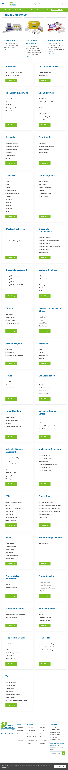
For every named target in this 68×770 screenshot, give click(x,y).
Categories (20, 727)
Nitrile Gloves (9, 388)
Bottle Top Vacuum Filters (47, 102)
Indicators (8, 199)
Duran (40, 349)
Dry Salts (8, 196)
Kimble (41, 352)
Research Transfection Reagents (49, 647)
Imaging (8, 467)
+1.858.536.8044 (55, 735)
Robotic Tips (43, 517)
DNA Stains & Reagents (12, 241)
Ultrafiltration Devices (12, 323)
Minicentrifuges (43, 152)
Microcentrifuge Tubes (12, 694)
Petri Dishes (9, 553)
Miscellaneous (43, 75)
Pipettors (8, 423)
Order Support (31, 730)
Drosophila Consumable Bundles (49, 240)
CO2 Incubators (10, 99)
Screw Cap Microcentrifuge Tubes (16, 700)
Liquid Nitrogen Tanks (12, 653)
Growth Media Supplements (14, 355)
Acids (7, 182)
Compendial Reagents (12, 193)
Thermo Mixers (10, 659)
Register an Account (32, 734)
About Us (42, 727)
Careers (42, 730)
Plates (40, 111)
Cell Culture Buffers (11, 143)
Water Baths (9, 111)
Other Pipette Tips (44, 514)
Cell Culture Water (11, 149)
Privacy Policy (44, 740)
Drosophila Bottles (44, 238)
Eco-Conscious (44, 734)
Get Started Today (57, 10)
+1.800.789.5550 (55, 730)
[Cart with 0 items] (65, 4)
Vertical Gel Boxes (11, 588)
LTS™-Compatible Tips (46, 502)
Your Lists (19, 734)
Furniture (41, 382)
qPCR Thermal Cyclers (12, 473)
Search (58, 4)
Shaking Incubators (11, 108)
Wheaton (41, 358)
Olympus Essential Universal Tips (49, 511)
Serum (7, 158)
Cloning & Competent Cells (47, 426)
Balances (41, 276)
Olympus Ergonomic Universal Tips (50, 505)
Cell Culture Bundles (45, 72)
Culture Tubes (9, 688)
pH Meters (42, 291)
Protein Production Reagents (48, 644)
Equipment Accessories (46, 282)
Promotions (20, 740)
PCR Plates (9, 511)
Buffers (7, 187)
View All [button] (10, 80)
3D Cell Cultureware (45, 99)
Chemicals (8, 349)
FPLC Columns (43, 182)
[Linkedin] (12, 733)
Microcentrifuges (44, 149)
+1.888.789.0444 (55, 739)
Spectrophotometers (11, 476)
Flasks (41, 108)
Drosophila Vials (44, 249)
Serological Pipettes (45, 117)
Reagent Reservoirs (11, 556)
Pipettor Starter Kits (11, 420)
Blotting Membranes (45, 582)
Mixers (41, 614)
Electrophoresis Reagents (47, 588)
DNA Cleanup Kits (44, 455)
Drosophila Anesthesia (12, 276)
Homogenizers (10, 461)
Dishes (41, 105)
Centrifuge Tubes (10, 682)
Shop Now (7, 49)
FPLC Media (42, 185)
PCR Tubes (9, 514)
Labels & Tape (43, 323)
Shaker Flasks (43, 120)
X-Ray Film (42, 591)
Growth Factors (10, 155)
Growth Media (9, 352)
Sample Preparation (45, 187)
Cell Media (8, 152)
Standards (8, 208)
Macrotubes (9, 691)
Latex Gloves (9, 382)
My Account (30, 727)
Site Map (42, 743)
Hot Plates (8, 650)
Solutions (8, 202)
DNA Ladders (9, 238)
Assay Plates (9, 544)
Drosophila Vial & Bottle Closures (49, 246)
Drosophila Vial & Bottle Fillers (15, 285)
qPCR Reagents (10, 520)
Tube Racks (42, 391)
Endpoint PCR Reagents (13, 508)
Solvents (8, 205)
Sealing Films (9, 558)
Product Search (21, 730)
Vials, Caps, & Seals (45, 193)
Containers (42, 317)
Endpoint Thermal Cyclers (13, 458)
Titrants (7, 211)
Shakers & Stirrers (44, 620)
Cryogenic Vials (10, 685)
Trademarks (43, 737)
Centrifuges (42, 143)
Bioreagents (42, 420)
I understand (60, 766)
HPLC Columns (43, 196)
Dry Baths (8, 644)
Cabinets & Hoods (44, 279)
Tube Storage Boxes (45, 394)
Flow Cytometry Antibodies (14, 72)
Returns (29, 743)
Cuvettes (41, 320)
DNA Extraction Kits (45, 458)
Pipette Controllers (11, 105)
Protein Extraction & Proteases (15, 614)
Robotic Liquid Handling (13, 426)
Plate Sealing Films (11, 517)
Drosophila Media (44, 243)
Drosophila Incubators (12, 279)
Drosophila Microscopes (13, 282)
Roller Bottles (43, 114)
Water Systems (10, 479)
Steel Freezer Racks (45, 388)
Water (40, 432)
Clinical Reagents (11, 190)
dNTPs (7, 505)
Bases (7, 185)
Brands (19, 737)
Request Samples (32, 740)
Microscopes (43, 285)
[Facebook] (2, 733)
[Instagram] (9, 733)
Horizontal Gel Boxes (12, 464)
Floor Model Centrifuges (46, 146)
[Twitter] (5, 733)
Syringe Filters (10, 320)
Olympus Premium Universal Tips (49, 508)
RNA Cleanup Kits (44, 467)
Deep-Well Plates (10, 547)
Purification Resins (11, 617)
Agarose (8, 235)
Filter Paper (9, 314)
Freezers (8, 647)
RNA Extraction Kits (45, 470)
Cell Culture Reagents (12, 146)
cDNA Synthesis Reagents (13, 502)
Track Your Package (32, 737)
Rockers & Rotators (45, 617)
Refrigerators (9, 656)
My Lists (62, 4)
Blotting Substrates (45, 585)
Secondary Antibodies (12, 75)
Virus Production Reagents (47, 650)
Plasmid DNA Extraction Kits (48, 464)
